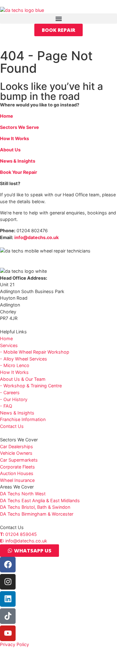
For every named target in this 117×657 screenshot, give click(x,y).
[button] (58, 18)
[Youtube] (8, 633)
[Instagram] (8, 582)
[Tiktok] (8, 616)
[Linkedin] (8, 599)
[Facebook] (8, 564)
